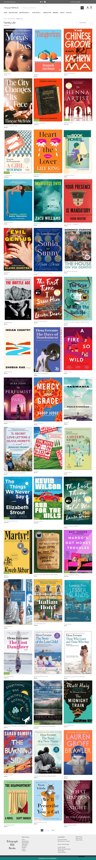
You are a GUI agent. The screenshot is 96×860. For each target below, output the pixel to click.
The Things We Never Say (10, 521)
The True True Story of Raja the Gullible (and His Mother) (76, 322)
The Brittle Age (8, 322)
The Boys (36, 471)
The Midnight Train (69, 725)
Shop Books (36, 12)
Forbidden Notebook (39, 123)
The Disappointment (9, 825)
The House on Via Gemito (70, 271)
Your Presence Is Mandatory (71, 224)
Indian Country (8, 372)
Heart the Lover (38, 174)
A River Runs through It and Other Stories (44, 726)
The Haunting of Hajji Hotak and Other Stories (45, 574)
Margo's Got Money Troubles (71, 575)
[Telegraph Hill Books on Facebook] (43, 1)
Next (53, 830)
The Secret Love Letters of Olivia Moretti (14, 473)
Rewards (55, 12)
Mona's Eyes (7, 73)
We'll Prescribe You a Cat (40, 822)
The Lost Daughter (9, 676)
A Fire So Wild (67, 371)
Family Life (12, 18)
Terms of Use (79, 838)
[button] (48, 858)
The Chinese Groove (69, 73)
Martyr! (6, 575)
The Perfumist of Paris (9, 421)
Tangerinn (36, 74)
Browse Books (24, 12)
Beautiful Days (37, 223)
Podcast (69, 12)
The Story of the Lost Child (41, 676)
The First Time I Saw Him (40, 321)
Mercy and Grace (38, 423)
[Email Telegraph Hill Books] (40, 1)
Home (5, 12)
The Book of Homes (69, 175)
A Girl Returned (8, 175)
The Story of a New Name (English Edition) (45, 776)
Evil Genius (7, 272)
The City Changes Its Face (10, 126)
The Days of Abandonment (41, 373)
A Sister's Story (68, 472)
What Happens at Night (70, 825)
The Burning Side (8, 774)
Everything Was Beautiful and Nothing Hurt (15, 726)
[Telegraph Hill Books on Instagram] (45, 1)
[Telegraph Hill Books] (11, 8)
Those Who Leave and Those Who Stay (74, 676)
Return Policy (79, 836)
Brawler (66, 776)
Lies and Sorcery (8, 626)
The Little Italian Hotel (39, 623)
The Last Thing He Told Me (71, 526)
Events (62, 12)
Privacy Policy (79, 840)
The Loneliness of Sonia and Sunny (43, 273)
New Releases (13, 12)
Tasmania (66, 422)
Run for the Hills (38, 521)
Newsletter (47, 12)
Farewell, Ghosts (8, 222)
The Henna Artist (68, 122)
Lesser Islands (67, 624)
